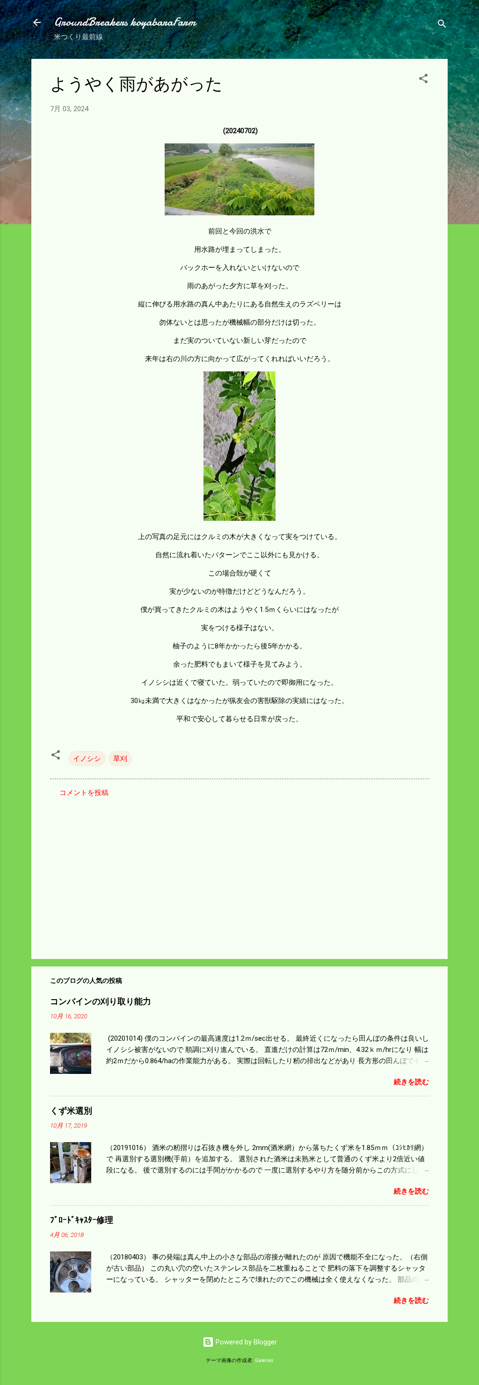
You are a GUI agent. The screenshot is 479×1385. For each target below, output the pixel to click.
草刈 (120, 758)
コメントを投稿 (84, 792)
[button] (423, 80)
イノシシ (87, 758)
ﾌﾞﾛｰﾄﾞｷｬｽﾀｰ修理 (81, 1220)
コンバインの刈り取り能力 (100, 1002)
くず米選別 (71, 1111)
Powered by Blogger (245, 1342)
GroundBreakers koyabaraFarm (125, 22)
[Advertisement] (239, 872)
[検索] (442, 25)
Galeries (264, 1360)
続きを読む (411, 1082)
